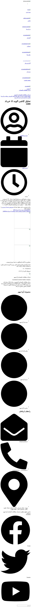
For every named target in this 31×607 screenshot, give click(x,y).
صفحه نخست (27, 96)
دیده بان (22, 96)
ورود (29, 3)
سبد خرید (23, 97)
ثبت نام (25, 3)
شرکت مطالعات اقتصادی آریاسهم (22, 94)
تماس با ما (27, 97)
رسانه (6, 96)
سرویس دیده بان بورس (7, 207)
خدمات (14, 96)
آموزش (10, 96)
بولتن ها (18, 96)
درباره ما (3, 96)
